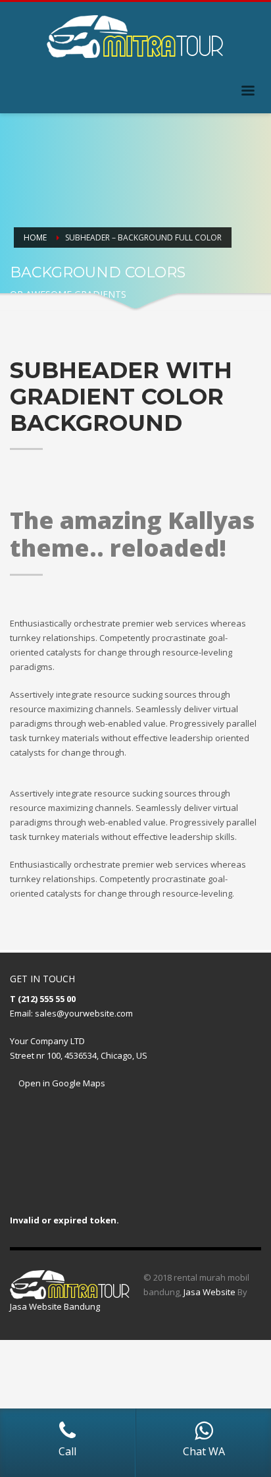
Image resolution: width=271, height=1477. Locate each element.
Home (35, 237)
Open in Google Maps (60, 1083)
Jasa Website (209, 1292)
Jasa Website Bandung (55, 1306)
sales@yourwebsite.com (84, 1013)
